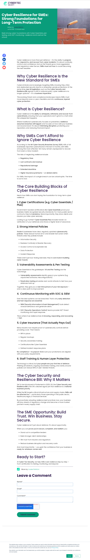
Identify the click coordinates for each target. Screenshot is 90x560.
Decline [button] (77, 556)
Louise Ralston (18, 27)
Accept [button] (69, 556)
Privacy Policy (55, 547)
